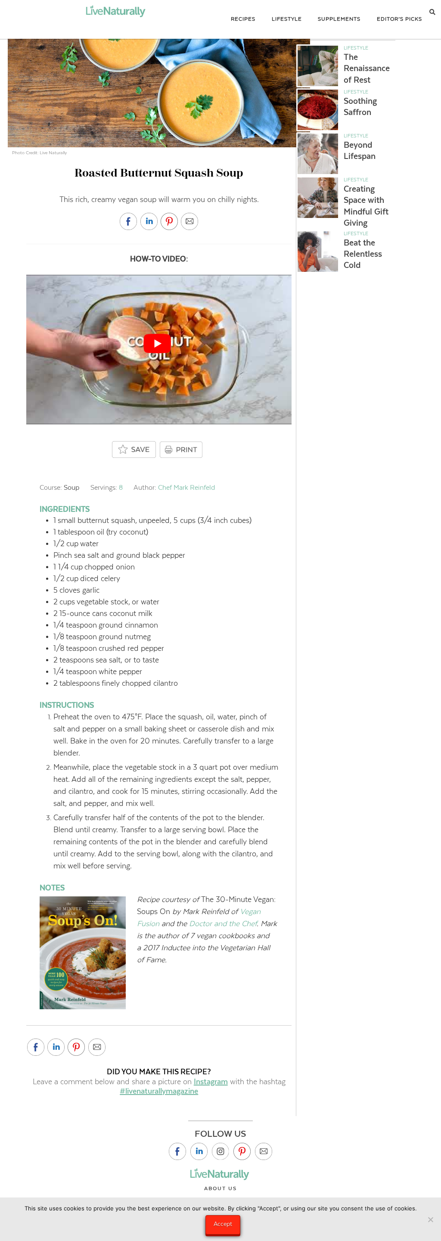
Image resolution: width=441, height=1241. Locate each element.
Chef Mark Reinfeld (186, 487)
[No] (430, 1219)
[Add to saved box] (134, 450)
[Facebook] (177, 1151)
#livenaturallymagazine (159, 1091)
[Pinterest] (242, 1151)
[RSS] (263, 1151)
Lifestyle (356, 48)
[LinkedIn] (199, 1151)
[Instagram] (220, 1151)
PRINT (182, 449)
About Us (220, 1188)
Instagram (211, 1081)
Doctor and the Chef (223, 923)
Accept (223, 1223)
